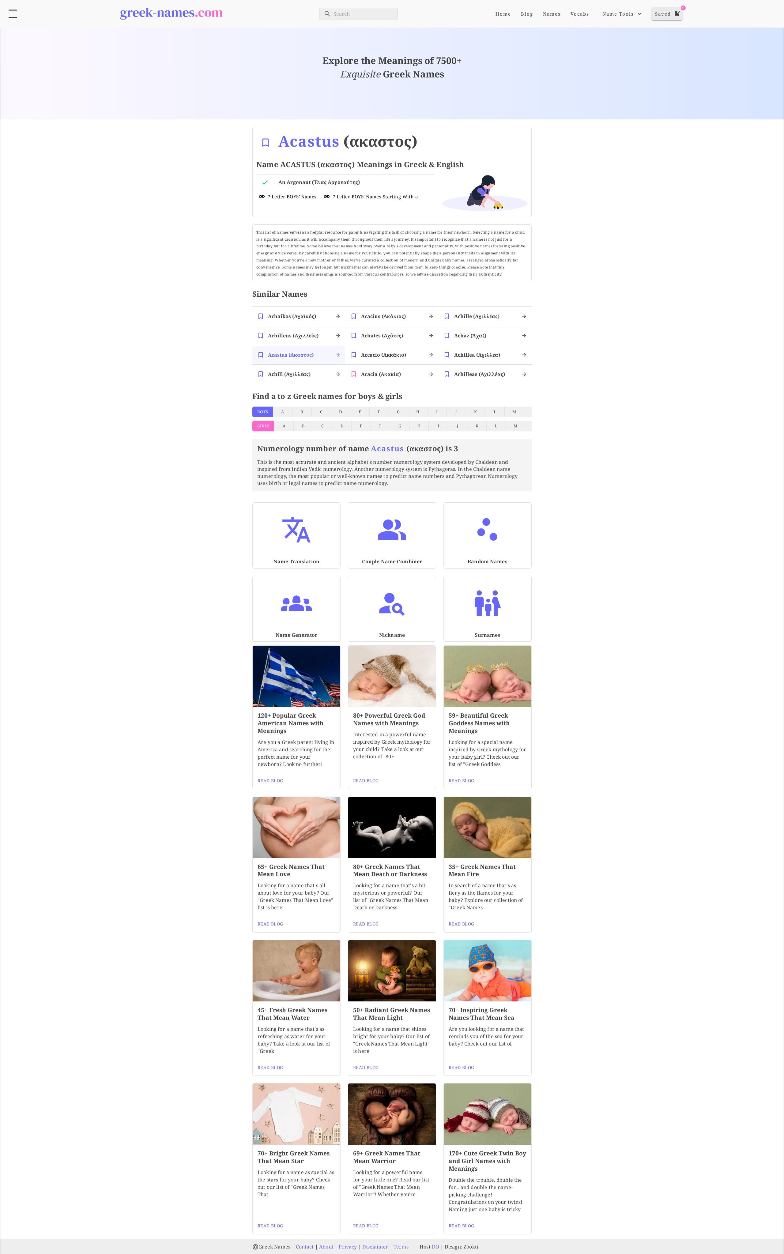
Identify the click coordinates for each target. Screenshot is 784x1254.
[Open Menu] (13, 14)
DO (435, 1246)
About (326, 1246)
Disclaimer (375, 1246)
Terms (401, 1246)
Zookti (471, 1246)
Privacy (348, 1246)
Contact (305, 1246)
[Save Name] (265, 142)
